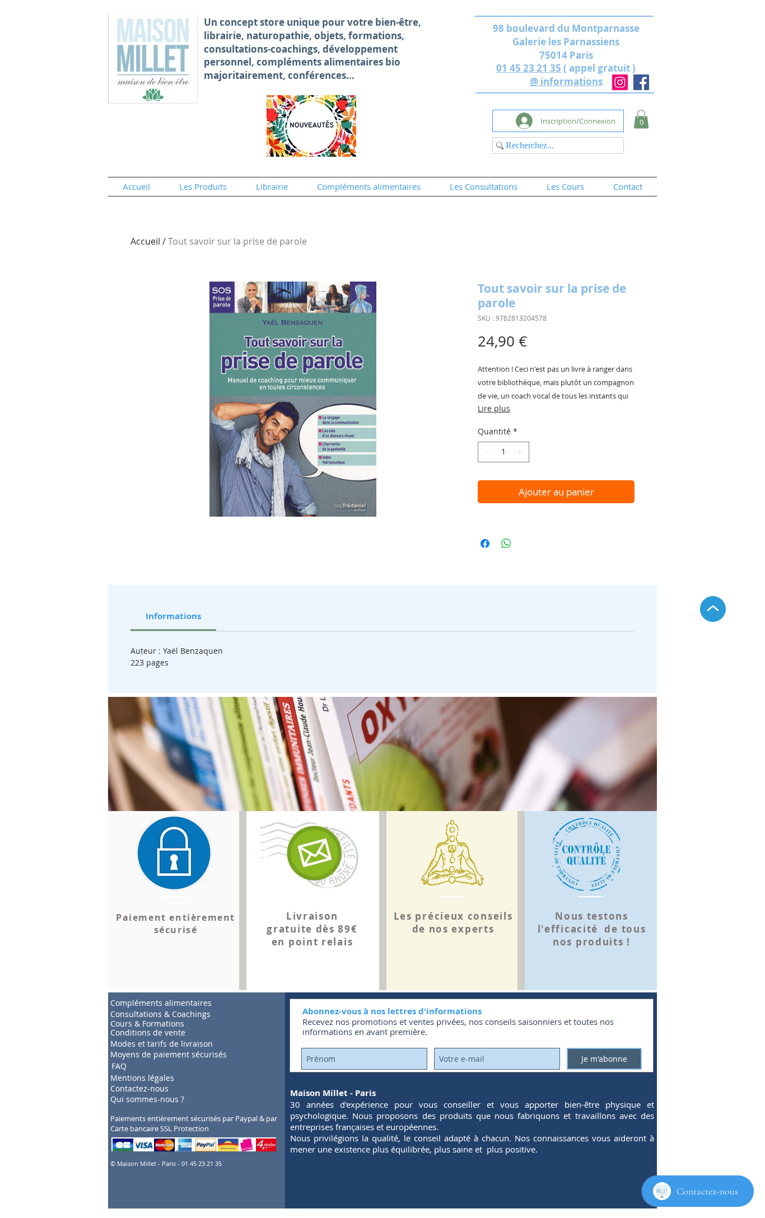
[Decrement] (486, 452)
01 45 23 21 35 (528, 68)
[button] (641, 119)
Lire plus (494, 408)
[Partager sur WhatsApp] (506, 543)
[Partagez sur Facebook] (485, 543)
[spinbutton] (503, 452)
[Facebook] (641, 82)
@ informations (566, 81)
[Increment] (521, 452)
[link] (173, 616)
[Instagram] (620, 82)
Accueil (145, 241)
